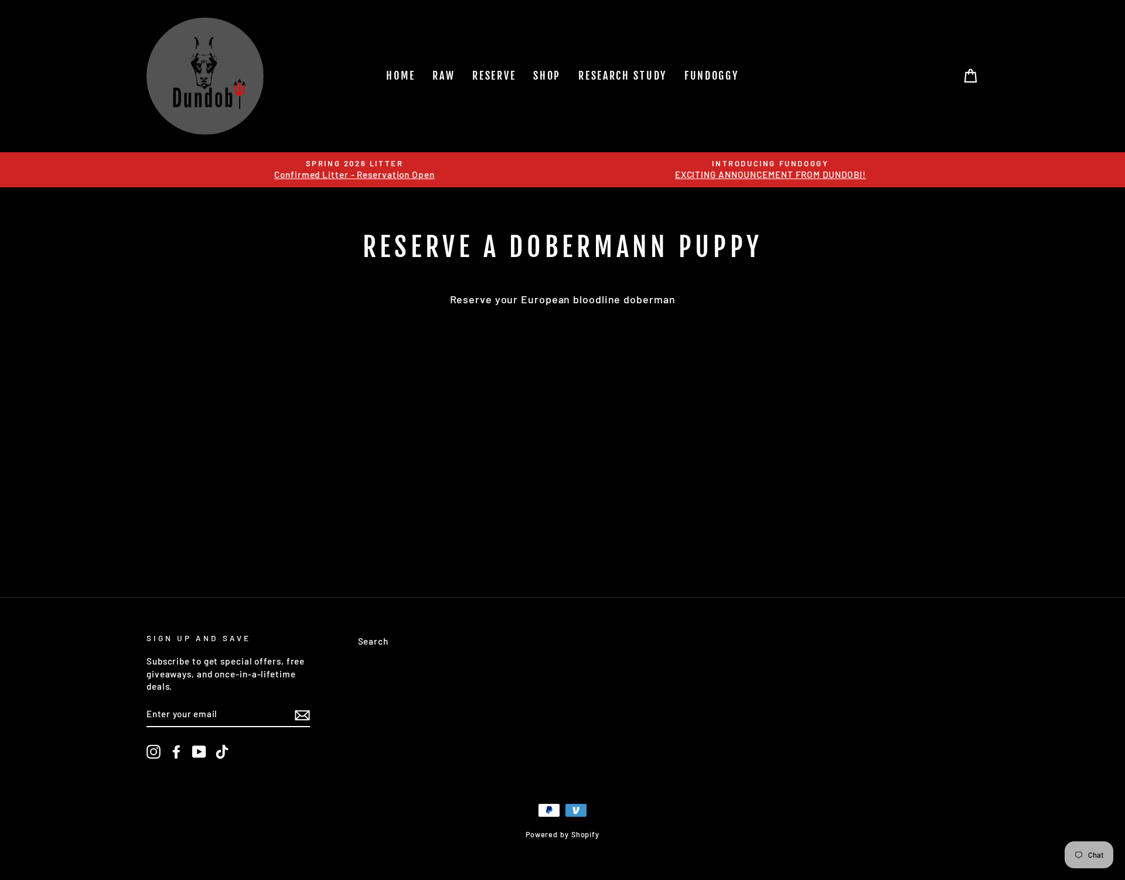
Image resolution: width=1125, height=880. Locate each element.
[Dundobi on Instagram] (153, 752)
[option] (354, 170)
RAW (443, 75)
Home (400, 75)
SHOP (547, 75)
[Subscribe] (302, 714)
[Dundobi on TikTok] (222, 752)
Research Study (622, 75)
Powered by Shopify (562, 834)
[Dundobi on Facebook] (176, 752)
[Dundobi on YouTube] (199, 752)
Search (373, 641)
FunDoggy (711, 75)
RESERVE (494, 75)
